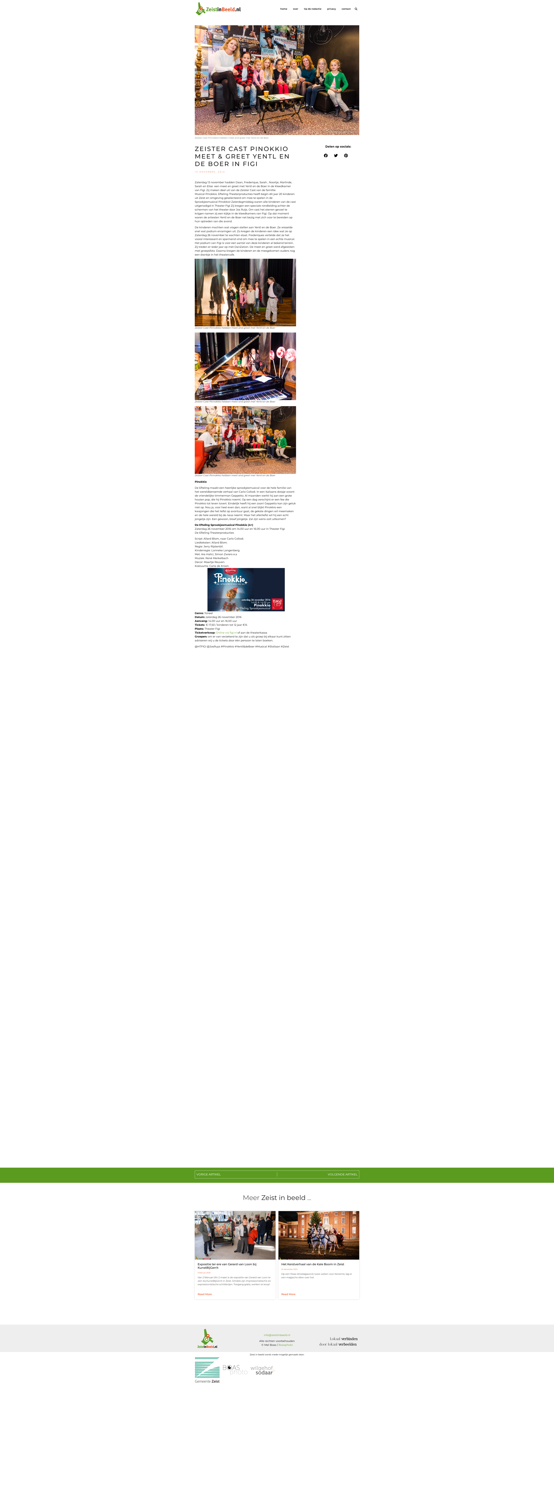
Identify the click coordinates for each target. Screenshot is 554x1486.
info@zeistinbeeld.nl (277, 1335)
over (295, 9)
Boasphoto (286, 1345)
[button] (356, 9)
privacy (331, 9)
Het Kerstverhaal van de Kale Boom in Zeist (312, 1264)
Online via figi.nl (226, 632)
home (283, 9)
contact (346, 9)
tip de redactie (312, 9)
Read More (205, 1294)
